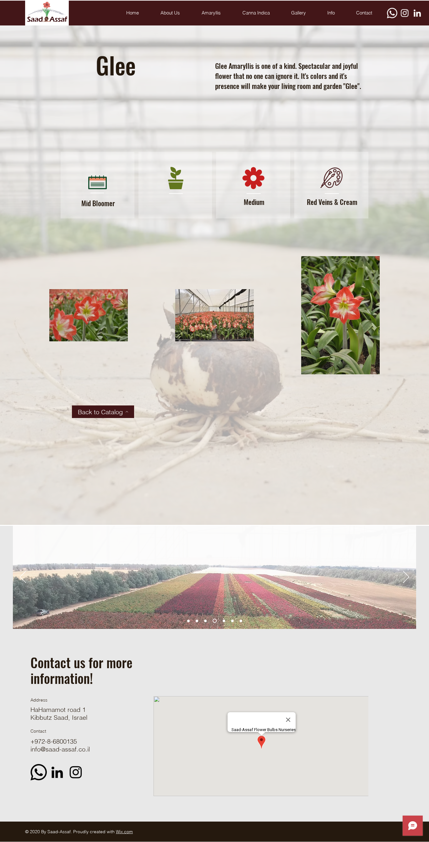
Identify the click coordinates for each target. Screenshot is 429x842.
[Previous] (23, 577)
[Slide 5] (214, 620)
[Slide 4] (241, 620)
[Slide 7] (197, 620)
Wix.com (124, 831)
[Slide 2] (205, 620)
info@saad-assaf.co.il (60, 749)
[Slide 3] (223, 621)
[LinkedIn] (417, 13)
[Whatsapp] (392, 13)
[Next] (406, 577)
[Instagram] (404, 13)
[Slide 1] (188, 620)
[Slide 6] (232, 620)
